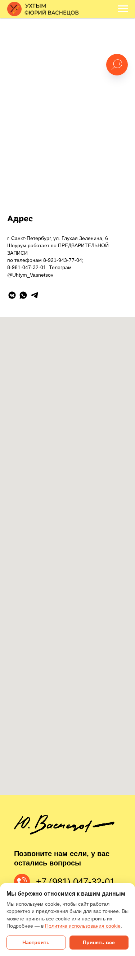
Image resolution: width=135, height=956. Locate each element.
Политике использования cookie (83, 926)
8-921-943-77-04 (62, 260)
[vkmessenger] (12, 295)
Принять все (99, 942)
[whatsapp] (23, 295)
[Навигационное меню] (123, 9)
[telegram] (34, 295)
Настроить (36, 942)
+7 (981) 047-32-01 (75, 881)
